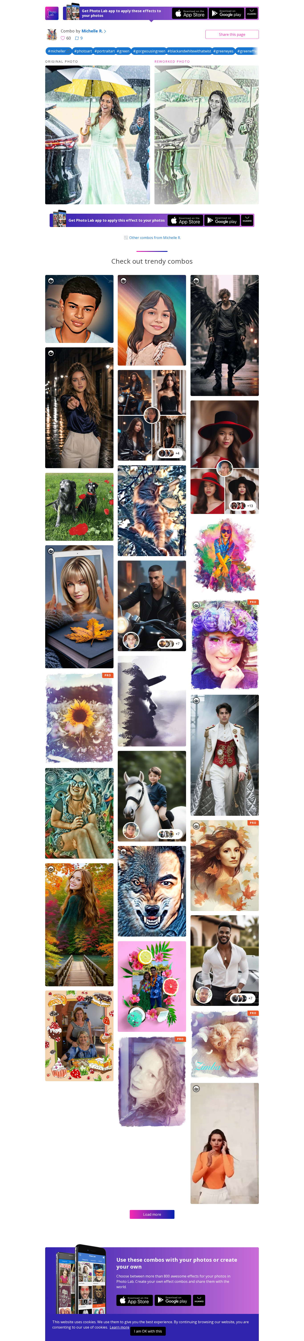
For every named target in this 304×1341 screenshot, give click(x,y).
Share (232, 34)
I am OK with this (148, 1331)
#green (123, 51)
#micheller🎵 (59, 51)
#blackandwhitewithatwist (189, 51)
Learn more (119, 1327)
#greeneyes (223, 51)
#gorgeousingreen (149, 51)
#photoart (83, 51)
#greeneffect (248, 51)
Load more (152, 1214)
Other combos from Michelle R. (154, 237)
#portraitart (104, 51)
